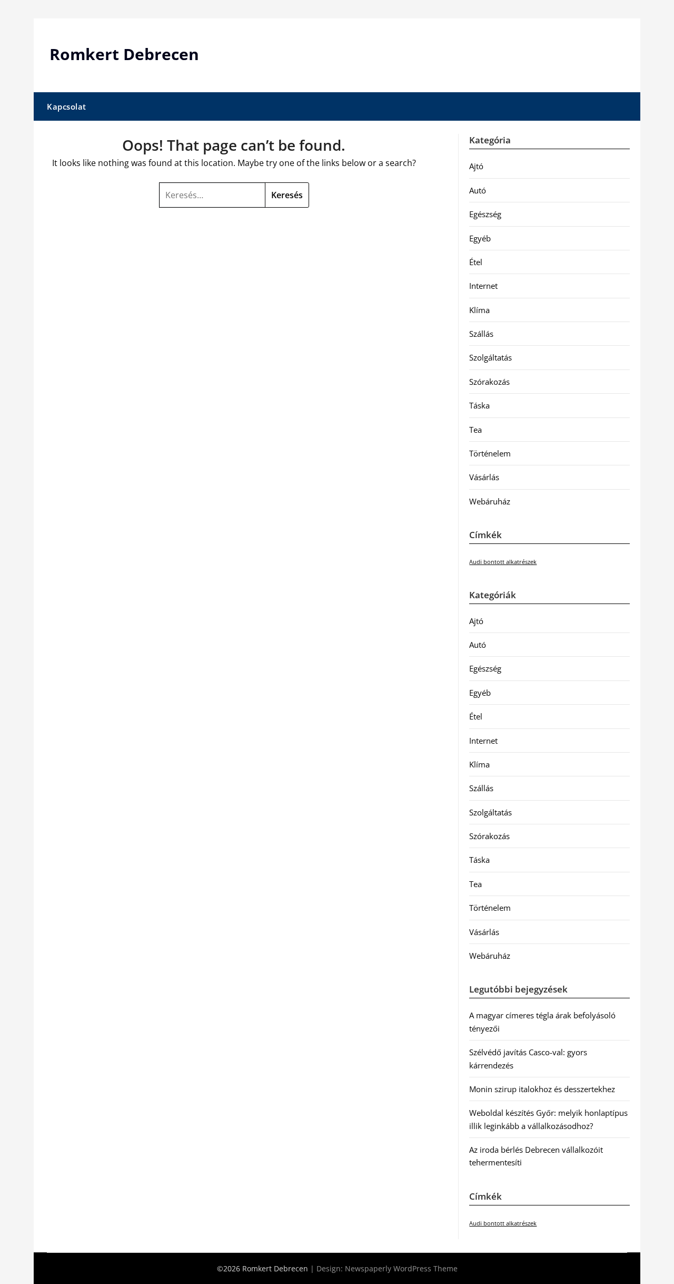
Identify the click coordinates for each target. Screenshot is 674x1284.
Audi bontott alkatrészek (503, 562)
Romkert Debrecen (124, 54)
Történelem (490, 453)
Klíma (479, 310)
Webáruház (489, 501)
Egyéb (480, 238)
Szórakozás (489, 381)
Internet (483, 285)
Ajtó (476, 166)
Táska (479, 405)
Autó (477, 190)
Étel (475, 262)
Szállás (481, 333)
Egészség (485, 214)
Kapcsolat (66, 106)
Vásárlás (484, 477)
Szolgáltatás (490, 357)
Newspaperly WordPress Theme (401, 1268)
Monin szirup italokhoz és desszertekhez (542, 1089)
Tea (475, 429)
